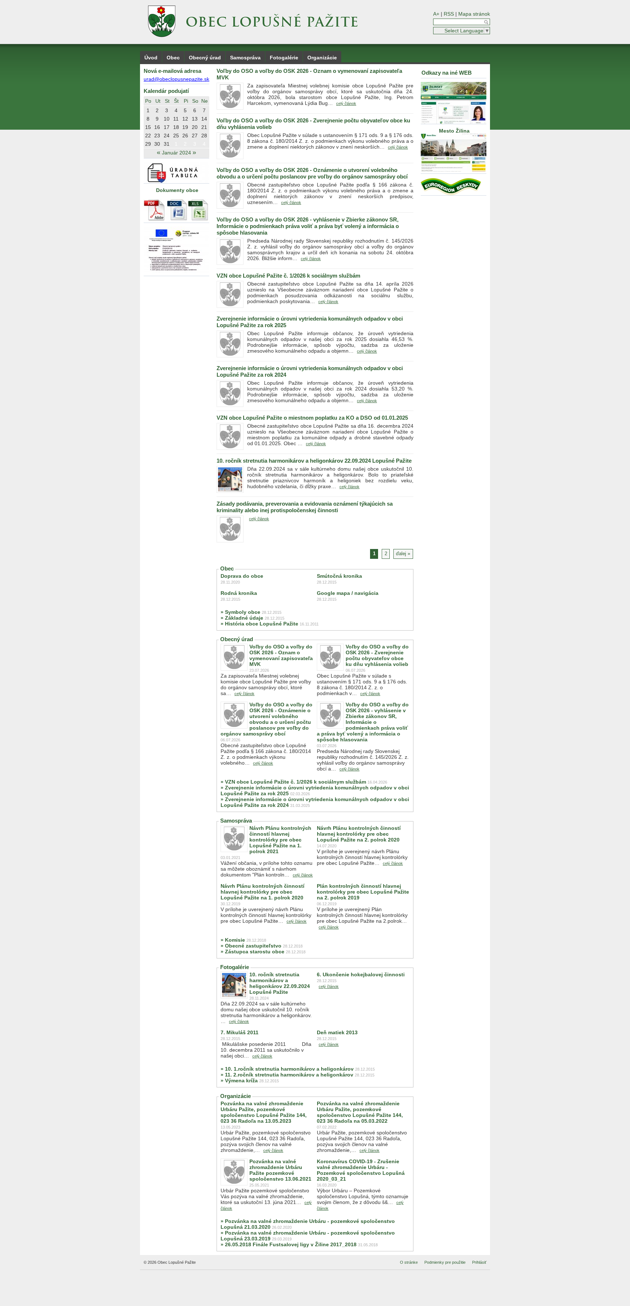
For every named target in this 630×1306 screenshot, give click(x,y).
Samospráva (245, 57)
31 (167, 144)
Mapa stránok (474, 14)
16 (157, 127)
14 (204, 119)
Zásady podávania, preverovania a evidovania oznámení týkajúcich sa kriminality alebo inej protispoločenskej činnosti (305, 507)
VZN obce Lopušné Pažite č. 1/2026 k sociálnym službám (288, 275)
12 (185, 119)
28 (204, 135)
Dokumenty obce (177, 190)
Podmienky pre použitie (445, 1262)
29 (148, 144)
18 (176, 127)
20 (195, 127)
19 (185, 127)
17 (167, 127)
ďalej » (403, 553)
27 (195, 135)
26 (185, 135)
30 (157, 144)
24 (167, 135)
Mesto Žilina (454, 131)
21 (204, 127)
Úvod (151, 57)
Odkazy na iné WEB (446, 73)
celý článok (346, 103)
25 (176, 135)
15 (148, 127)
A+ (436, 14)
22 (148, 135)
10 (167, 119)
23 (157, 135)
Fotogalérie (284, 57)
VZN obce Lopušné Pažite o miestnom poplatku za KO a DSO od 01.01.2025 (312, 418)
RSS (449, 14)
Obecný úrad (205, 57)
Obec (173, 57)
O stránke (409, 1262)
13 (195, 119)
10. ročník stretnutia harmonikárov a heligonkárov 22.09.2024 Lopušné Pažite (314, 461)
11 (176, 119)
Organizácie (322, 57)
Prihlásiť (479, 1262)
